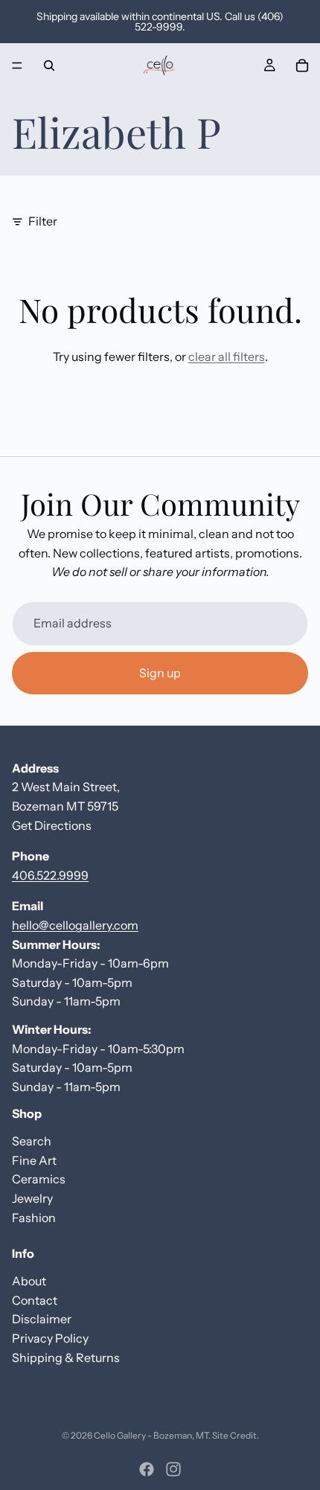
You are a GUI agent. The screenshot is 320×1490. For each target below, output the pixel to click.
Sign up (160, 672)
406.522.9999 (50, 875)
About (29, 1280)
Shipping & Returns (66, 1357)
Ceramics (38, 1178)
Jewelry (32, 1198)
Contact (34, 1300)
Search (31, 1141)
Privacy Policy (50, 1338)
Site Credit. (235, 1435)
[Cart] (302, 65)
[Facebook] (147, 1469)
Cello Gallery (120, 1435)
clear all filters (226, 356)
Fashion (34, 1217)
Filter (42, 221)
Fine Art (34, 1160)
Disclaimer (41, 1318)
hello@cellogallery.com (75, 925)
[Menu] (17, 65)
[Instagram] (173, 1469)
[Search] (49, 65)
